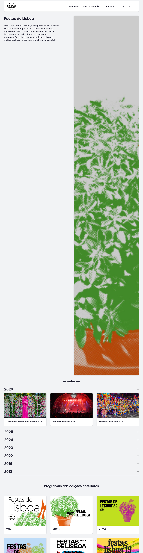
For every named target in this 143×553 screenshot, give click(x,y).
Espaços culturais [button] (90, 6)
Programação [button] (108, 6)
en (129, 6)
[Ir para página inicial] (11, 6)
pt (124, 6)
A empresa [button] (74, 6)
